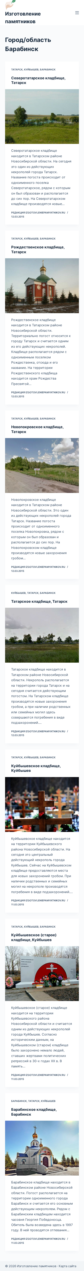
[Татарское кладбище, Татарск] (42, 635)
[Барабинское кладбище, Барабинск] (42, 1148)
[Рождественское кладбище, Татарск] (42, 285)
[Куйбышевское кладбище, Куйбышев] (42, 804)
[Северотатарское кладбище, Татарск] (42, 116)
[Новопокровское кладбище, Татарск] (42, 465)
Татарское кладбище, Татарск (39, 601)
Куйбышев (31, 69)
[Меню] (77, 13)
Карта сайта (67, 1266)
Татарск (17, 69)
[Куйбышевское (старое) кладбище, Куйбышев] (42, 973)
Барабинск (47, 69)
